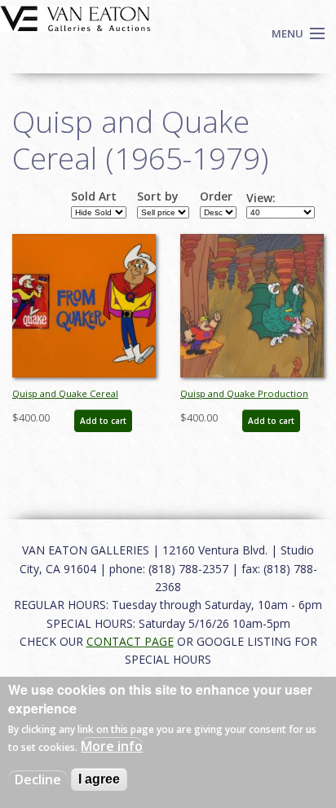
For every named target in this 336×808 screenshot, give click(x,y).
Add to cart (103, 420)
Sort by (158, 196)
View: (261, 198)
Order (216, 196)
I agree (99, 779)
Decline (38, 779)
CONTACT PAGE (130, 641)
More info (112, 746)
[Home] (75, 17)
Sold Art (94, 196)
